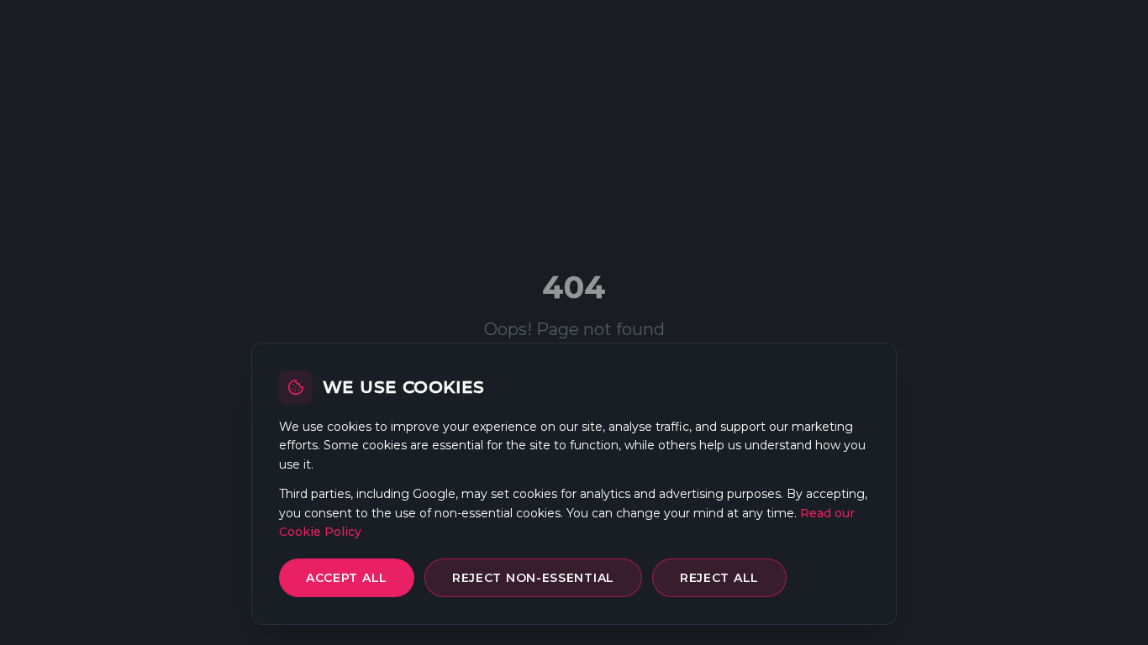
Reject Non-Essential (533, 577)
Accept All (346, 577)
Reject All (719, 577)
